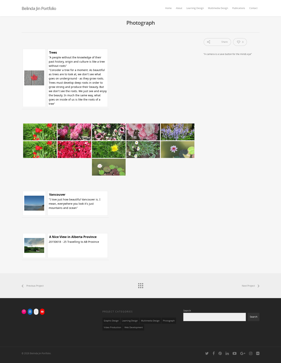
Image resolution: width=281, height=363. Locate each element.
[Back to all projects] (140, 285)
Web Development (133, 327)
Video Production (112, 327)
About (179, 8)
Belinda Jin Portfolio (39, 8)
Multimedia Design (218, 8)
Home (168, 8)
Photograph (169, 320)
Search (187, 310)
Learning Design (195, 8)
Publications (238, 8)
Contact (253, 8)
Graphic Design (111, 320)
